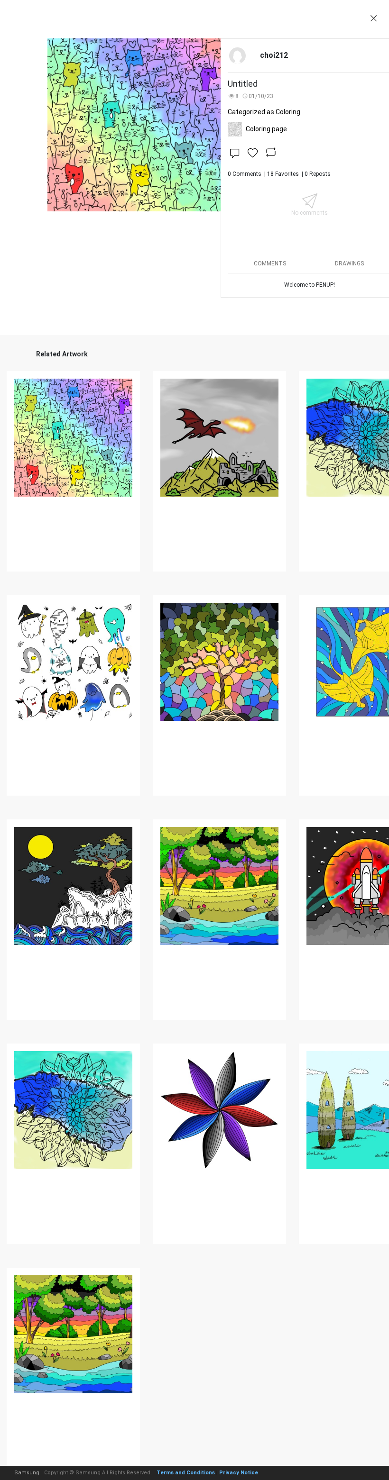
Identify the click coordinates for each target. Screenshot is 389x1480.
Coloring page (266, 129)
